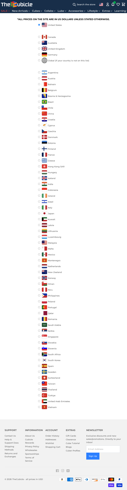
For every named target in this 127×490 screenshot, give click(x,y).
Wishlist (49, 443)
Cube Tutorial (73, 443)
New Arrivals (20, 10)
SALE (4, 10)
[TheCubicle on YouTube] (68, 471)
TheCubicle (18, 479)
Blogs (69, 447)
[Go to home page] (16, 4)
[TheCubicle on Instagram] (62, 471)
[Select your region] (101, 4)
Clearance (71, 439)
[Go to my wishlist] (118, 4)
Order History (52, 436)
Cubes (36, 10)
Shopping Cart (52, 447)
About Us (30, 436)
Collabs (48, 10)
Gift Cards (71, 436)
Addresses (50, 439)
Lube (61, 10)
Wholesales (31, 450)
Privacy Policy (32, 446)
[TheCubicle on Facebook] (57, 471)
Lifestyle (93, 10)
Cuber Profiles (73, 450)
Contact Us (10, 436)
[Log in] (107, 4)
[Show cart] (123, 4)
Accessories (75, 10)
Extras (106, 10)
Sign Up (93, 456)
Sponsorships (32, 454)
